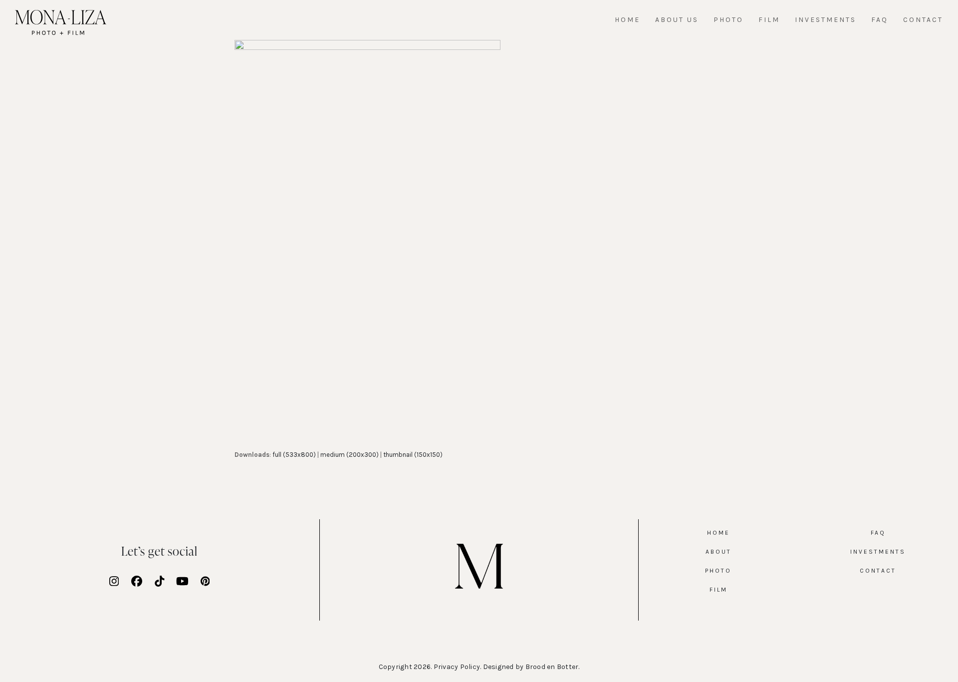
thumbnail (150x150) (413, 454)
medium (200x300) (349, 454)
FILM (718, 589)
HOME (718, 532)
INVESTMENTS (878, 551)
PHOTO (718, 570)
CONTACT (878, 570)
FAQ (878, 532)
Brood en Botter (552, 667)
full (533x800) (294, 454)
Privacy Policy (457, 667)
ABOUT (718, 551)
